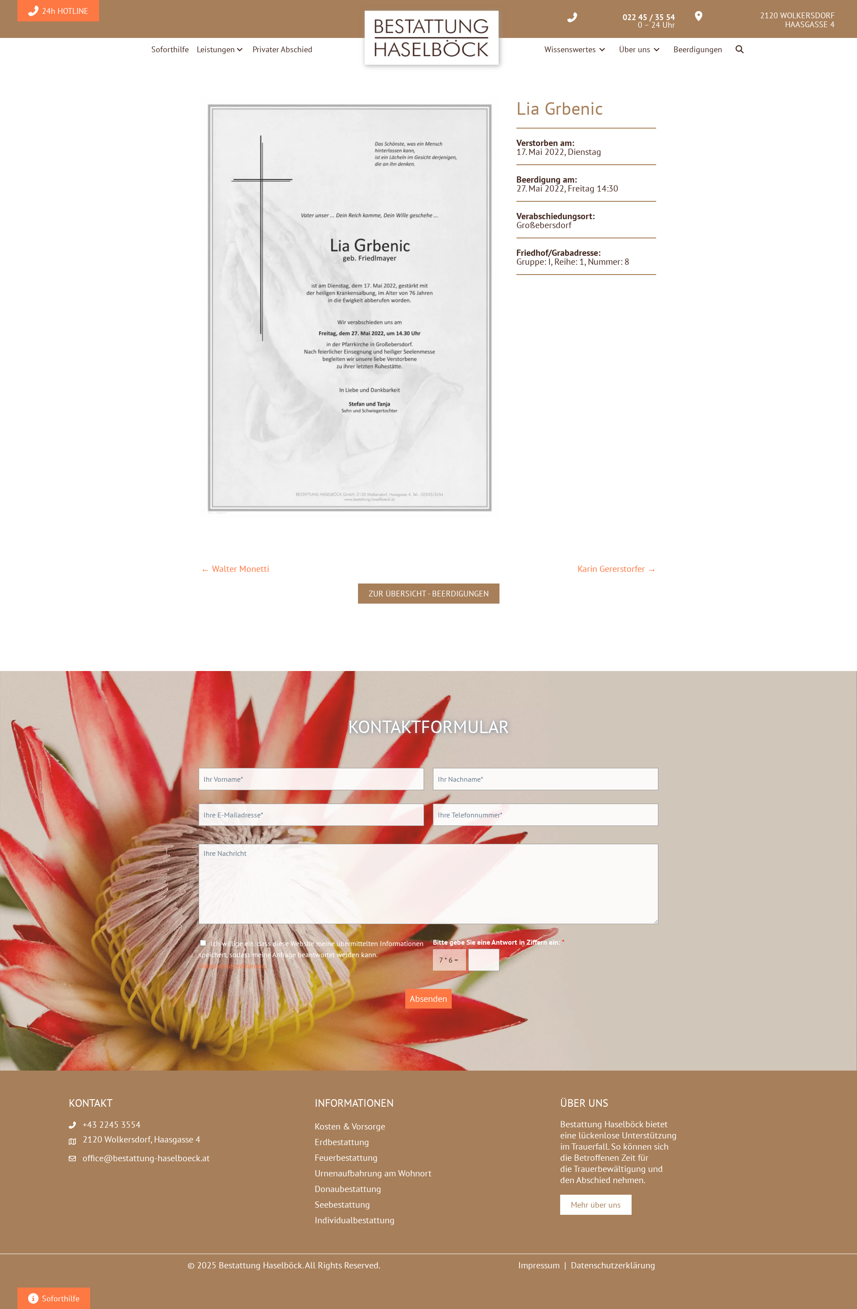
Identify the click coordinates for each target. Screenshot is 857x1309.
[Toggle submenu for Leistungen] (240, 49)
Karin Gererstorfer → (617, 569)
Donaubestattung (348, 1189)
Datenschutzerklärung (232, 965)
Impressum (539, 1265)
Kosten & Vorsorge (350, 1126)
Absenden (428, 999)
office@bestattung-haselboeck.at (146, 1158)
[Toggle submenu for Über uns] (656, 49)
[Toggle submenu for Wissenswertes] (602, 49)
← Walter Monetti (235, 569)
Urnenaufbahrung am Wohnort (373, 1173)
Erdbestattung (342, 1142)
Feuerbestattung (346, 1157)
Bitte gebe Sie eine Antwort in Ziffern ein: (499, 942)
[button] (740, 49)
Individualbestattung (355, 1220)
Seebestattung (342, 1204)
